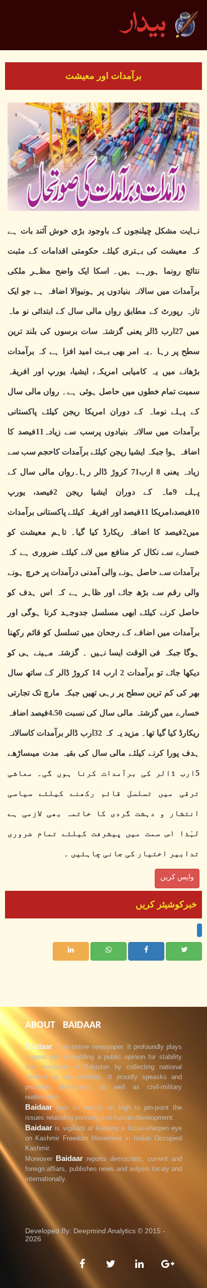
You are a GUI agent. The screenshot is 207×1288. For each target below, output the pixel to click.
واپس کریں (177, 877)
